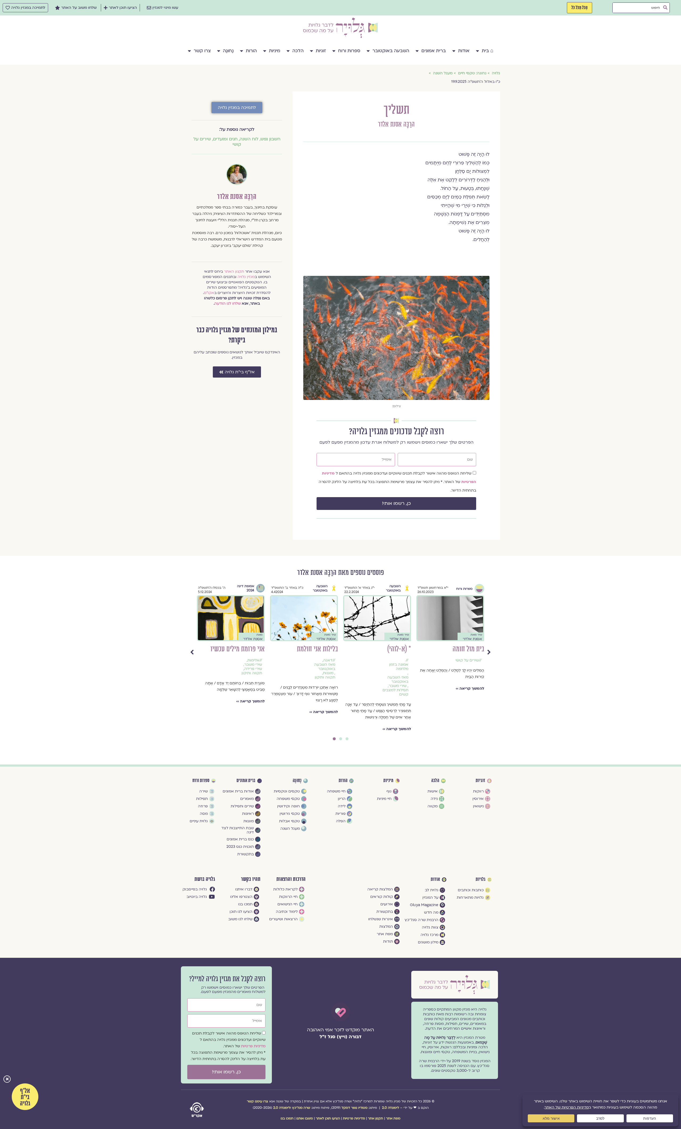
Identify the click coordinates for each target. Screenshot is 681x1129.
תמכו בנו (287, 1118)
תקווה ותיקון (325, 677)
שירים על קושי (467, 660)
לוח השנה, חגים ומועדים (235, 139)
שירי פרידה (253, 669)
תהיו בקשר (250, 879)
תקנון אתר (375, 1118)
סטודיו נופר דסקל (354, 1108)
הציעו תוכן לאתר (328, 1118)
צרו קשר (202, 51)
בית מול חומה (468, 649)
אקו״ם (209, 292)
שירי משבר (397, 686)
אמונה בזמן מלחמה (398, 666)
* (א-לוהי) (399, 649)
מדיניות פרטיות (253, 1046)
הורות (251, 51)
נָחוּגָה (228, 51)
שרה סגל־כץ (301, 1108)
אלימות (253, 660)
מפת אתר (393, 1118)
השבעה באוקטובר (390, 51)
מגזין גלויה (246, 276)
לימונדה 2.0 (390, 1108)
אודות (464, 51)
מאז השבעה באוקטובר (397, 679)
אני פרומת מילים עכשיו (237, 649)
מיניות (274, 51)
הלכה (298, 51)
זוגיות (321, 51)
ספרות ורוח (349, 51)
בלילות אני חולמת (317, 649)
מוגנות (328, 673)
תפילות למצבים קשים (395, 692)
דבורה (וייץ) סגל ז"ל (340, 1037)
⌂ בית (487, 51)
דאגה (328, 660)
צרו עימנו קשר (257, 1101)
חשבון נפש (270, 139)
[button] (7, 1079)
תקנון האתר (234, 271)
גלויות (480, 879)
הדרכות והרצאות (291, 879)
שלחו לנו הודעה (227, 303)
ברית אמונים (433, 51)
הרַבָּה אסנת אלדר (396, 124)
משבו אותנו (304, 1118)
